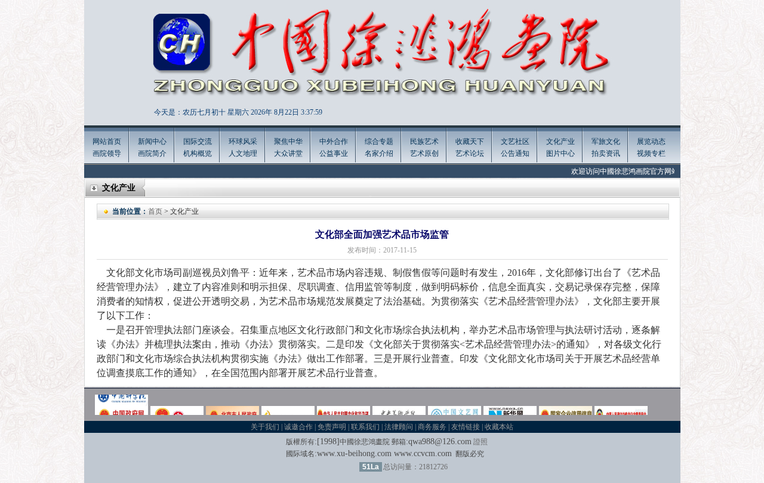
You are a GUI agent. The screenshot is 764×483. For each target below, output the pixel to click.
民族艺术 (424, 141)
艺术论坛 (469, 153)
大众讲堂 (288, 153)
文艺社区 (515, 141)
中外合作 (333, 141)
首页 (155, 211)
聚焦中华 (288, 141)
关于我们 (265, 427)
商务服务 (432, 427)
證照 (480, 442)
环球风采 (243, 141)
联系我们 (365, 427)
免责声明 (332, 427)
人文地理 (243, 153)
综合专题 (379, 141)
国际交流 (197, 141)
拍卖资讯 (606, 153)
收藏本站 (499, 427)
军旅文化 (606, 141)
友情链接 (465, 427)
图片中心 (560, 153)
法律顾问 (398, 427)
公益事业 (333, 153)
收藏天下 (469, 141)
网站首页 (107, 141)
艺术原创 (424, 153)
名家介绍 (379, 153)
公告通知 (515, 153)
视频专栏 (651, 153)
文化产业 (560, 141)
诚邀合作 (298, 427)
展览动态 (651, 141)
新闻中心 (152, 141)
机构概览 (197, 153)
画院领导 (107, 153)
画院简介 (152, 153)
